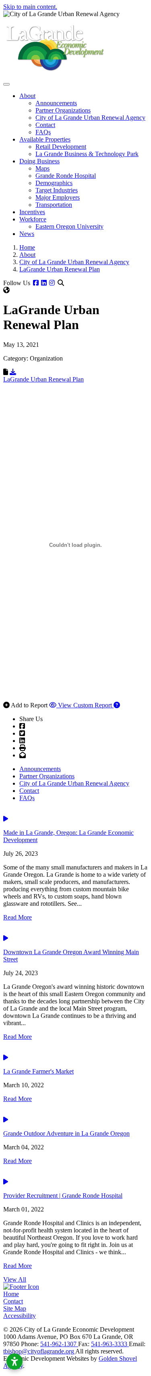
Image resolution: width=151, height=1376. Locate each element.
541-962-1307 (59, 1344)
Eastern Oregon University (69, 226)
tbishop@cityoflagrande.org (39, 1351)
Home (11, 1294)
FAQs (43, 132)
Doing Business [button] (39, 161)
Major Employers (57, 197)
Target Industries (56, 190)
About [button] (27, 95)
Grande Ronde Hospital (65, 175)
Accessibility (19, 1315)
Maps (42, 168)
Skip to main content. (30, 6)
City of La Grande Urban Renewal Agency (90, 117)
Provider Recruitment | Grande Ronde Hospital (62, 1195)
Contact (45, 124)
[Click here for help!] (117, 705)
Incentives (32, 211)
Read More (17, 917)
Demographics (53, 182)
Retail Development (60, 146)
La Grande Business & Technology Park (87, 153)
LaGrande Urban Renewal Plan (43, 379)
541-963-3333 (110, 1344)
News (26, 233)
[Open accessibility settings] (14, 1361)
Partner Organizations (63, 110)
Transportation (53, 204)
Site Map (14, 1308)
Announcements (56, 103)
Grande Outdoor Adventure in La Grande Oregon (66, 1133)
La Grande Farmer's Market (38, 1071)
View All (14, 1279)
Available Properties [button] (44, 139)
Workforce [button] (32, 219)
